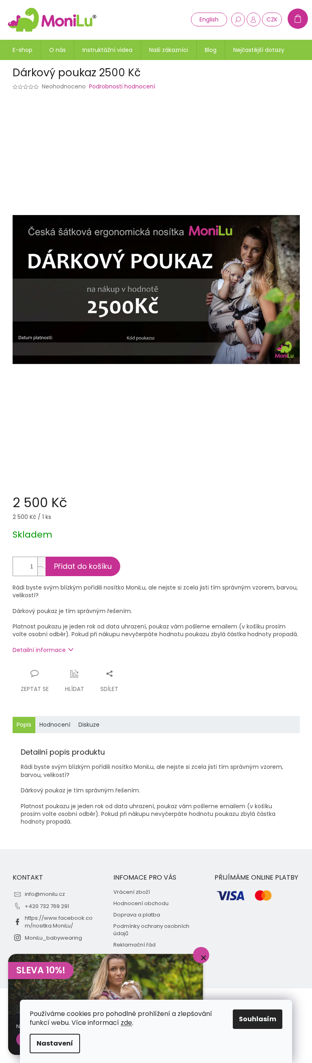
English (209, 19)
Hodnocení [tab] (54, 725)
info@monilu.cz (45, 894)
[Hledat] (238, 19)
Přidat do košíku (83, 566)
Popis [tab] (24, 725)
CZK (271, 19)
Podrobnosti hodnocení (122, 86)
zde (126, 1022)
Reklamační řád (134, 945)
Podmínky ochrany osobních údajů (151, 930)
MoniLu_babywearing (53, 938)
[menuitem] (22, 50)
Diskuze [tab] (89, 725)
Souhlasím (257, 1019)
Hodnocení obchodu (141, 903)
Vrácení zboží (131, 892)
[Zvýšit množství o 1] (41, 561)
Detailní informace (39, 650)
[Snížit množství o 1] (41, 571)
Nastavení (55, 1043)
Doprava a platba (136, 915)
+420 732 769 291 (47, 906)
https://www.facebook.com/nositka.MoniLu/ (59, 922)
